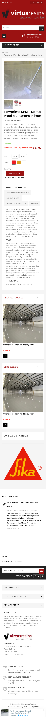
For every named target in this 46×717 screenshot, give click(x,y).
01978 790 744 (7, 2)
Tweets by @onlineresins (12, 562)
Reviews (34, 203)
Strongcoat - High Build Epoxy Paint (18, 345)
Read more (12, 528)
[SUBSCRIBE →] (41, 571)
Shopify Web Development (28, 706)
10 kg (23, 156)
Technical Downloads (16, 203)
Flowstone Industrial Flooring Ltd (23, 515)
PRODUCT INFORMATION (16, 187)
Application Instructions (17, 193)
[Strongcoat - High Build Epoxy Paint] (23, 323)
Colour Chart (12, 198)
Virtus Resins (17, 120)
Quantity (7, 169)
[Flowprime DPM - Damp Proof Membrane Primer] (8, 104)
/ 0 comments (30, 510)
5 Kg (15, 156)
